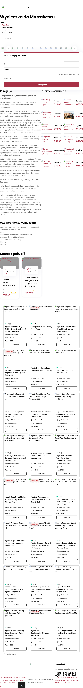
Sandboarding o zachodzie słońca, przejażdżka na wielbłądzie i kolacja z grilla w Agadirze (59, 150)
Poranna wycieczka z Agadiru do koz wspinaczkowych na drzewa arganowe (61, 101)
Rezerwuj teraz (41, 85)
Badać (13, 293)
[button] (0, 687)
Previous (8, 48)
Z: (4, 64)
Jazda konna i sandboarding (9, 284)
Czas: (6, 70)
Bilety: (6, 74)
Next (74, 48)
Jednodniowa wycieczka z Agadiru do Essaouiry (31, 282)
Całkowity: (8, 79)
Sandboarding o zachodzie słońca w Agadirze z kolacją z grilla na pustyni (59, 125)
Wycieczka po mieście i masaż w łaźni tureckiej (58, 162)
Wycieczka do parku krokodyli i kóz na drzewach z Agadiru (58, 113)
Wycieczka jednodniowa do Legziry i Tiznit (59, 138)
